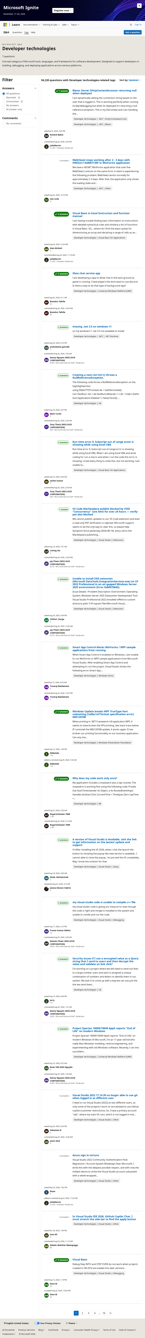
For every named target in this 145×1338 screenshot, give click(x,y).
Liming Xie (55, 550)
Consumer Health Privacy (86, 1330)
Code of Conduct (127, 1330)
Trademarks (7, 1334)
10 (104, 1313)
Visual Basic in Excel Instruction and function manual (101, 214)
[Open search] (131, 24)
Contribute (53, 1330)
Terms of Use (109, 1330)
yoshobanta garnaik (60, 346)
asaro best (55, 1141)
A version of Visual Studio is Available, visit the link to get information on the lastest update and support (104, 842)
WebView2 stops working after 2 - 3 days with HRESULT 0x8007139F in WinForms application (101, 161)
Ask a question (132, 32)
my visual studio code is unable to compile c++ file (104, 902)
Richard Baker (56, 134)
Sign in (138, 24)
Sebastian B (55, 1130)
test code (54, 199)
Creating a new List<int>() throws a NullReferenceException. (94, 376)
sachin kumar (56, 480)
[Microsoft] (5, 25)
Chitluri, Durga (57, 619)
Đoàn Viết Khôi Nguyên (61, 1067)
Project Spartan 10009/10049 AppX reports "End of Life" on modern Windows (103, 1029)
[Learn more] (19, 97)
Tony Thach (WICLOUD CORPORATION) (61, 426)
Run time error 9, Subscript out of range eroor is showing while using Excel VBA (103, 443)
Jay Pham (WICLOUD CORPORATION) (60, 563)
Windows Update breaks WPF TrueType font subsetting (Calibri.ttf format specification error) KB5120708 (103, 714)
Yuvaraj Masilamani (59, 686)
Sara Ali (53, 1234)
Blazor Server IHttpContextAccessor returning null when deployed (104, 92)
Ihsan (52, 1191)
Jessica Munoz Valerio (60, 887)
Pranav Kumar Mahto (60, 930)
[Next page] (110, 1313)
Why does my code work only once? (94, 778)
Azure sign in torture (85, 1155)
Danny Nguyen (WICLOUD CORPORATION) (62, 359)
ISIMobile (54, 753)
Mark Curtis (55, 413)
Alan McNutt (56, 248)
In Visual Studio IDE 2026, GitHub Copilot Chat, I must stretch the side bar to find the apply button (104, 1218)
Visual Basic (79, 1259)
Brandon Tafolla (57, 301)
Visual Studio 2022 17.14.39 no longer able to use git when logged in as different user (105, 1096)
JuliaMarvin (55, 145)
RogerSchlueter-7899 (60, 814)
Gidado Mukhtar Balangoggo (64, 1245)
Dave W (53, 1283)
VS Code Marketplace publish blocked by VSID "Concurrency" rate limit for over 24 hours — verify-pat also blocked (105, 511)
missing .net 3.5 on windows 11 (92, 326)
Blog (40, 1330)
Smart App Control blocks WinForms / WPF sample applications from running (104, 648)
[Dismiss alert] (139, 5)
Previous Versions (26, 1330)
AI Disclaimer (8, 1330)
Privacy (65, 1330)
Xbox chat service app (86, 273)
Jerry (52, 1000)
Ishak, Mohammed (59, 877)
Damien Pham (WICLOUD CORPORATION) (62, 942)
